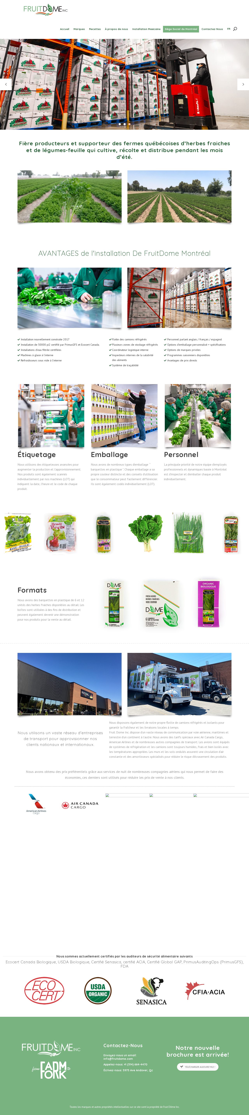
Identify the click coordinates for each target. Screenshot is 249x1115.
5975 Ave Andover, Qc (138, 1070)
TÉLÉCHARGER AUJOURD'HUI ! (200, 1066)
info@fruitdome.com (118, 1059)
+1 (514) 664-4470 (135, 1064)
